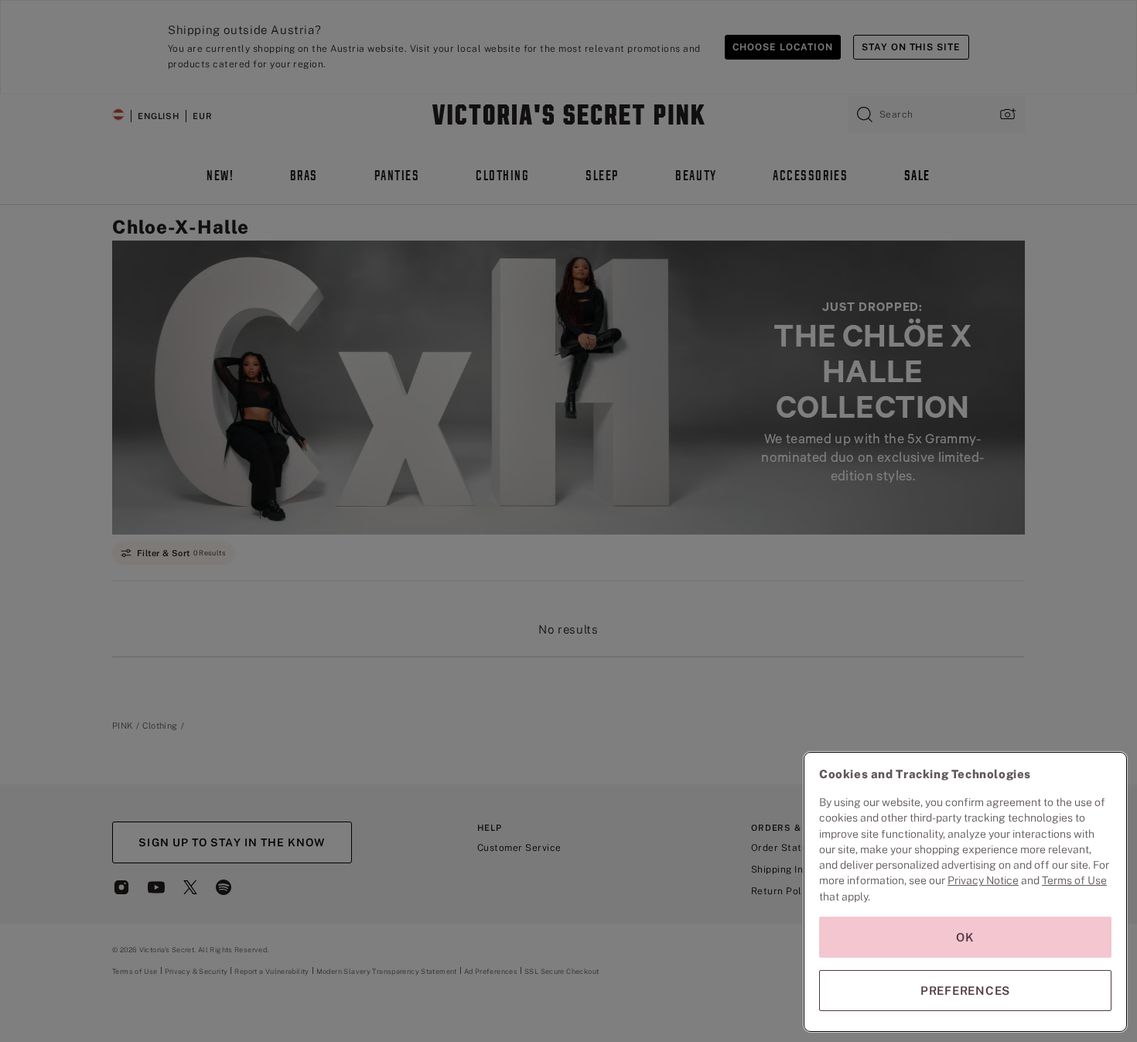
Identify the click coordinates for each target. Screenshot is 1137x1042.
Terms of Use (1074, 880)
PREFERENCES (965, 990)
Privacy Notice (983, 880)
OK (965, 937)
